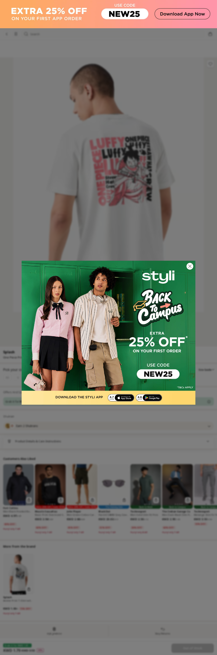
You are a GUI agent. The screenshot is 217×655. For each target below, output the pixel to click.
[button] (189, 266)
